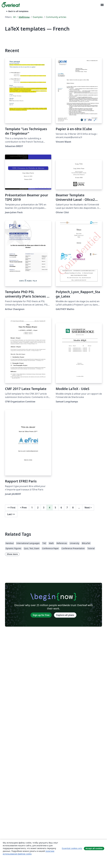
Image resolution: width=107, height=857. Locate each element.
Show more (12, 554)
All (14, 17)
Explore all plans (65, 615)
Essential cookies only (72, 848)
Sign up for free (41, 615)
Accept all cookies (94, 848)
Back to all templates (17, 11)
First (11, 507)
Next (88, 507)
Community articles (56, 17)
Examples (38, 17)
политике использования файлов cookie (28, 852)
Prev (23, 507)
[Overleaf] (11, 4)
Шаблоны (24, 17)
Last (11, 514)
